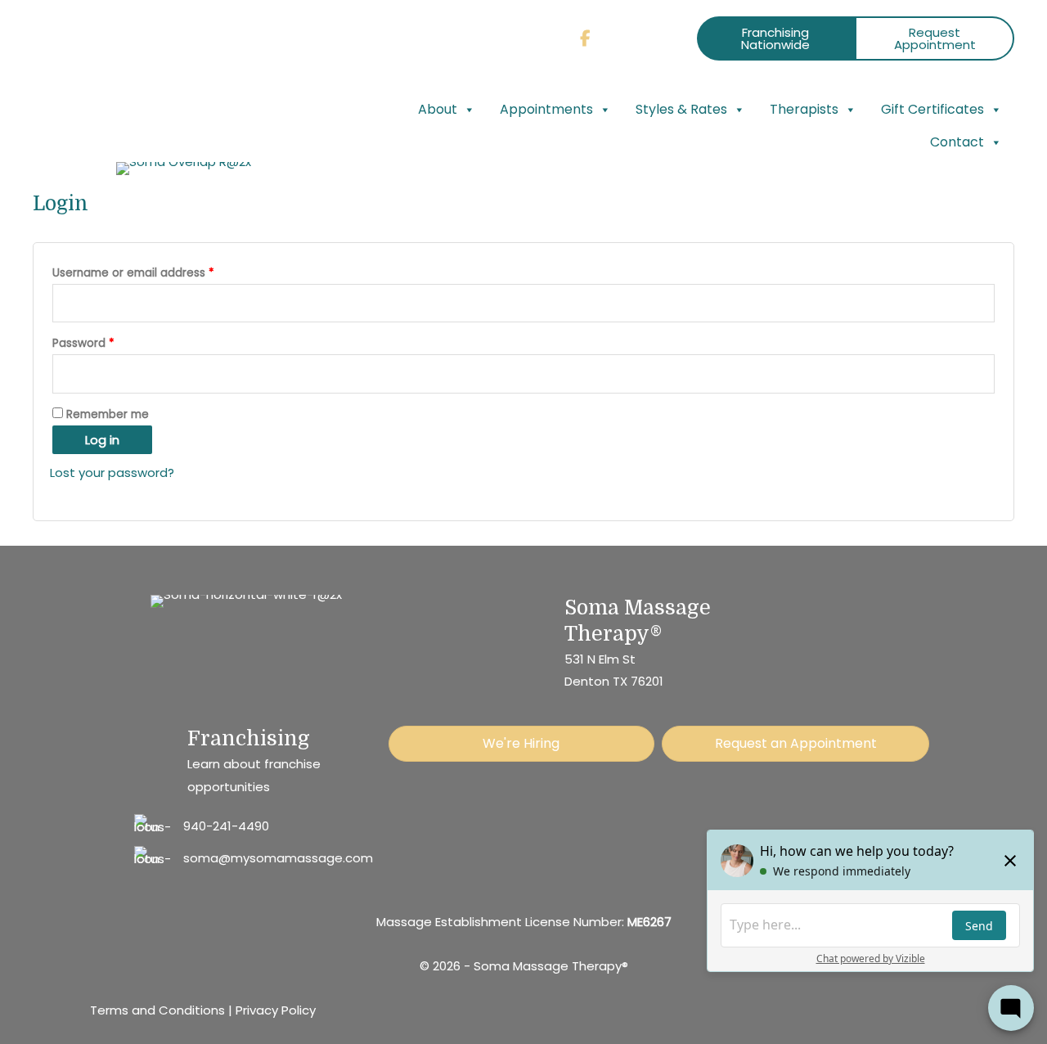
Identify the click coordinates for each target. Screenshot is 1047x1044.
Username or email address (157, 271)
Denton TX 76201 (613, 681)
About (437, 109)
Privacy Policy (276, 1010)
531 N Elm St (600, 659)
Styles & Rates (681, 109)
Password (107, 341)
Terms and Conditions (157, 1010)
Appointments (546, 109)
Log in (102, 439)
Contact (957, 142)
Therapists (804, 109)
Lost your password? (112, 472)
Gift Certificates (932, 109)
